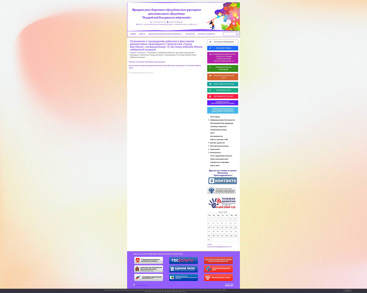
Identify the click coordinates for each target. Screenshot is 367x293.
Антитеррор (215, 117)
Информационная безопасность (222, 120)
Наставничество (216, 136)
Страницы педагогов (218, 126)
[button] (236, 34)
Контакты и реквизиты (206, 34)
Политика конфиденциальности (219, 247)
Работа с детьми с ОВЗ (219, 139)
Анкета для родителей (219, 159)
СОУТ (212, 133)
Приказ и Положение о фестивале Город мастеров (147, 62)
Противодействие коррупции (221, 123)
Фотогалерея (190, 34)
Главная (133, 34)
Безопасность (215, 152)
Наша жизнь (215, 149)
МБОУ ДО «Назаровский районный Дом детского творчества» (158, 254)
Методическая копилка (219, 146)
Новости (142, 34)
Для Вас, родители (217, 143)
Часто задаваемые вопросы (221, 156)
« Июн (209, 244)
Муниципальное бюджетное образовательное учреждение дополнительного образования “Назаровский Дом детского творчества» (166, 13)
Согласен (347, 290)
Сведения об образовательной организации (164, 34)
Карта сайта (215, 165)
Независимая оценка (218, 130)
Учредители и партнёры (219, 162)
